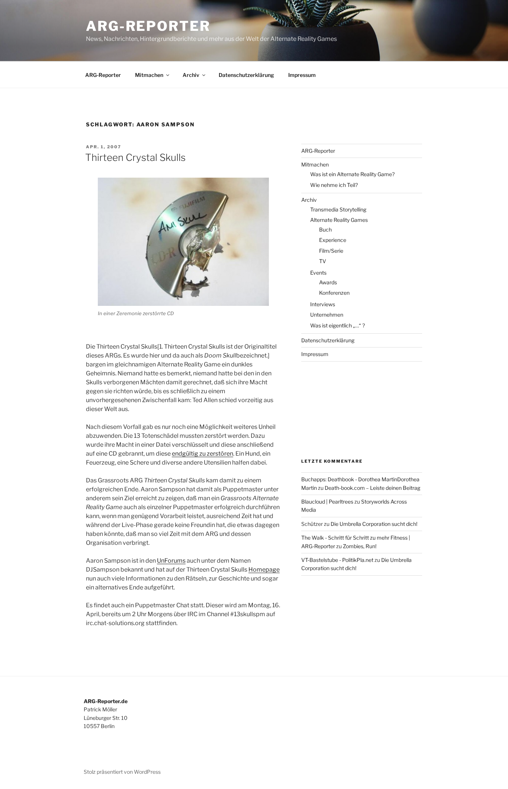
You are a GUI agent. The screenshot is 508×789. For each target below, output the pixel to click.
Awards (328, 282)
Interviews (322, 304)
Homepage (264, 569)
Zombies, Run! (359, 546)
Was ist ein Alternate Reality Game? (352, 174)
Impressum (302, 75)
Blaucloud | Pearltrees (327, 501)
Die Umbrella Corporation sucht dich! (374, 524)
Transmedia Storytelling (338, 209)
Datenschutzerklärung (246, 75)
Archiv (191, 75)
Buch (325, 229)
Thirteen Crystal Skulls (135, 157)
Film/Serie (331, 251)
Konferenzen (334, 293)
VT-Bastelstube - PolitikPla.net (337, 560)
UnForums (171, 560)
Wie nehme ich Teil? (334, 185)
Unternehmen (326, 314)
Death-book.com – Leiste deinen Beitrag (372, 488)
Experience (332, 240)
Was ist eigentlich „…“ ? (337, 325)
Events (318, 272)
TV (322, 261)
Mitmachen (149, 75)
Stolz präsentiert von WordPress (122, 772)
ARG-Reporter (148, 26)
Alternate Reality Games (339, 220)
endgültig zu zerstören (202, 453)
